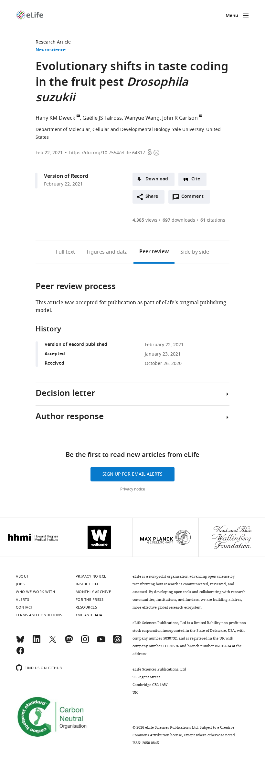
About (22, 576)
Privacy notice (132, 489)
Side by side (194, 252)
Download (156, 179)
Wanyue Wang (142, 118)
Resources (86, 607)
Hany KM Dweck (55, 118)
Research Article (53, 42)
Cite (195, 179)
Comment (194, 198)
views (144, 220)
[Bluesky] (20, 642)
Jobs (20, 584)
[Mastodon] (68, 642)
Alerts (22, 599)
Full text (65, 252)
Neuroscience (51, 50)
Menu (232, 16)
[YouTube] (101, 642)
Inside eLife (87, 584)
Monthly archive (93, 591)
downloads (179, 220)
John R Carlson (180, 118)
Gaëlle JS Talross (102, 118)
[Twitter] (52, 642)
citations (212, 220)
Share (151, 196)
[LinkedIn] (36, 642)
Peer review (154, 252)
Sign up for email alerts (132, 474)
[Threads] (117, 642)
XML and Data (89, 615)
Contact (24, 607)
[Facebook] (20, 653)
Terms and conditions (39, 615)
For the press (90, 599)
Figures (107, 252)
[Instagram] (85, 642)
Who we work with (35, 591)
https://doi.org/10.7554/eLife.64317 (107, 152)
